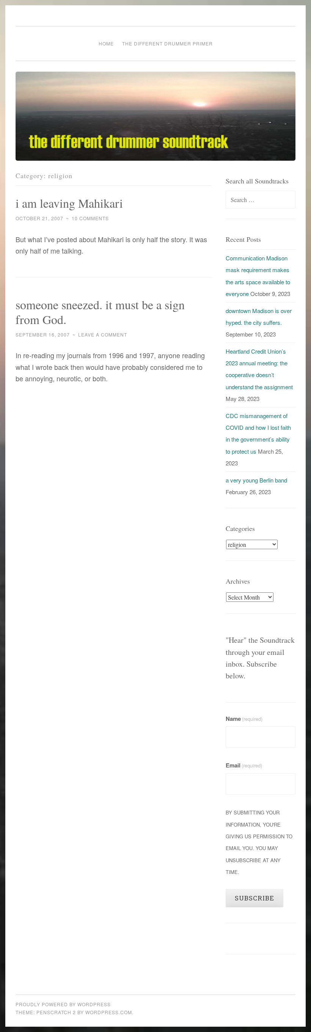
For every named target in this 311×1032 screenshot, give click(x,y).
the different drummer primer (167, 43)
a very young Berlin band (256, 480)
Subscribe (254, 898)
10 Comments (90, 218)
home (106, 43)
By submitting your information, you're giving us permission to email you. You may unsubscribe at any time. (259, 842)
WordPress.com (108, 1012)
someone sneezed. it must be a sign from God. (100, 311)
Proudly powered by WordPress (63, 1004)
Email (244, 765)
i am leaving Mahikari (69, 203)
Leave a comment (102, 334)
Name (244, 718)
